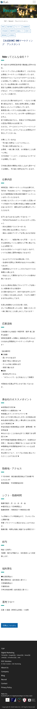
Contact (4, 683)
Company (5, 671)
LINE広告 (3, 657)
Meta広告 (27, 655)
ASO (19, 657)
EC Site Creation (6, 664)
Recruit (11, 21)
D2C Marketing (16, 664)
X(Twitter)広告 (12, 657)
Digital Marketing (7, 652)
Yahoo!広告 (20, 655)
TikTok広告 (4, 655)
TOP (5, 21)
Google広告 (12, 655)
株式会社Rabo (4, 2)
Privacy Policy (6, 687)
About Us (4, 667)
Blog (3, 675)
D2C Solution (6, 661)
